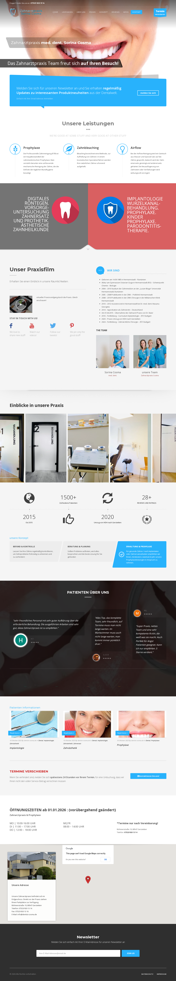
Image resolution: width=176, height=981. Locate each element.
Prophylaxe (155, 740)
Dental (40, 740)
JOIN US (130, 953)
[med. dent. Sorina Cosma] (112, 351)
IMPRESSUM (161, 974)
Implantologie (49, 740)
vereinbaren (160, 12)
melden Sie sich (148, 93)
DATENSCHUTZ (147, 974)
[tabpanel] (88, 41)
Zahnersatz (77, 743)
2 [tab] (166, 78)
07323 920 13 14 (38, 3)
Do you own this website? (76, 859)
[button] (88, 880)
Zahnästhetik (14, 743)
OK (105, 859)
